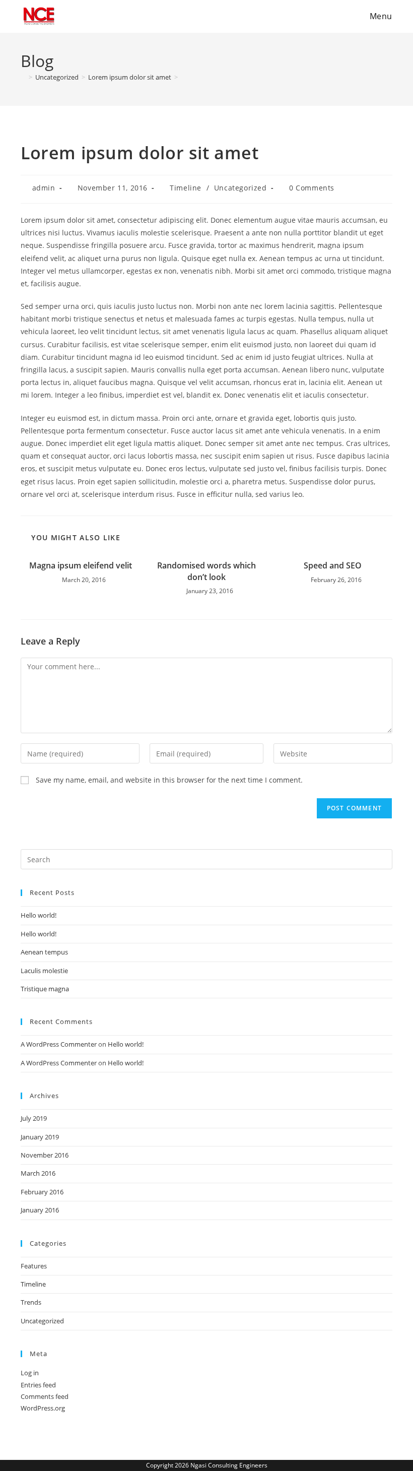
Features (34, 1265)
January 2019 (40, 1136)
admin (43, 188)
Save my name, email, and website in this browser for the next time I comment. (169, 780)
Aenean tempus (44, 951)
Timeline (185, 188)
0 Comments (311, 188)
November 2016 (44, 1155)
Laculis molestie (44, 970)
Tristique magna (45, 988)
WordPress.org (43, 1408)
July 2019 (34, 1118)
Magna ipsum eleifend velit (80, 565)
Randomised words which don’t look (206, 571)
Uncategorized (240, 188)
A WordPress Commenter (59, 1044)
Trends (31, 1302)
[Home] (23, 77)
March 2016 (38, 1173)
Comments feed (44, 1396)
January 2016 (40, 1209)
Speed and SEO (333, 565)
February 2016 (42, 1191)
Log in (30, 1372)
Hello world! (38, 915)
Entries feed (38, 1384)
